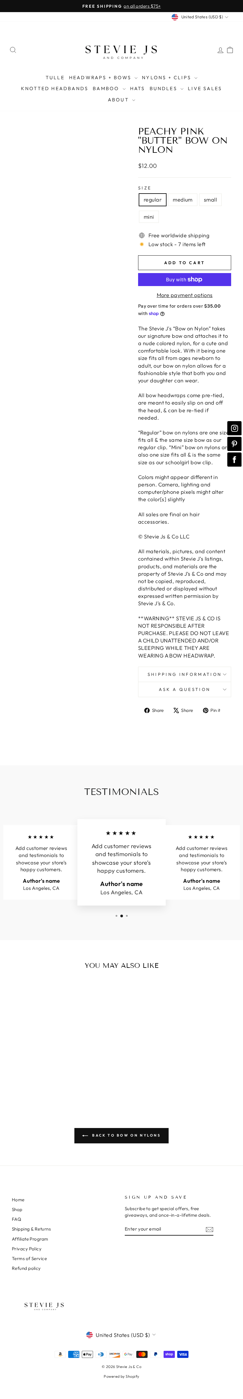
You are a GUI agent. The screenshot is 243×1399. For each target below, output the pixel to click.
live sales (205, 88)
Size (144, 188)
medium (183, 199)
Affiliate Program (30, 1239)
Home (18, 1199)
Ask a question (184, 689)
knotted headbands (54, 88)
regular (153, 199)
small (210, 199)
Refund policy (26, 1268)
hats (137, 88)
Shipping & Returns (31, 1229)
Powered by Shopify (121, 1376)
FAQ (16, 1219)
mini (149, 216)
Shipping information (185, 674)
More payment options (185, 295)
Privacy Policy (26, 1249)
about (119, 100)
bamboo (107, 88)
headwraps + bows (101, 77)
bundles (164, 88)
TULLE (55, 77)
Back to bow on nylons (125, 1135)
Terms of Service (29, 1258)
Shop (17, 1209)
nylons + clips (167, 77)
